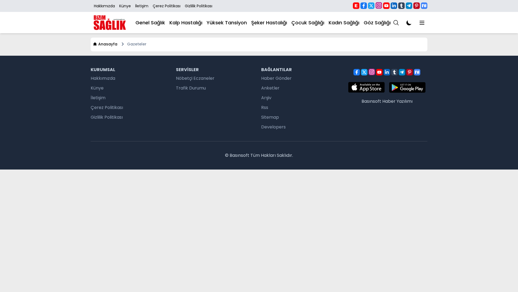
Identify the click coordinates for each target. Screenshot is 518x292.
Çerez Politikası (166, 6)
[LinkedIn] (394, 5)
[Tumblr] (401, 5)
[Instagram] (379, 5)
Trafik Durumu (191, 88)
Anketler (270, 88)
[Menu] (396, 22)
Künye (125, 6)
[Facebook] (363, 5)
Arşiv (266, 98)
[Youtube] (386, 5)
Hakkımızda (104, 6)
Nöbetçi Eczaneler (195, 78)
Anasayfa (107, 44)
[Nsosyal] (424, 5)
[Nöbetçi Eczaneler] (356, 5)
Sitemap (270, 117)
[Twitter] (371, 5)
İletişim (141, 6)
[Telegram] (409, 5)
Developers (273, 127)
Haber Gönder (276, 78)
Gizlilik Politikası (198, 6)
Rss (264, 107)
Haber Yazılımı (397, 101)
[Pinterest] (416, 5)
